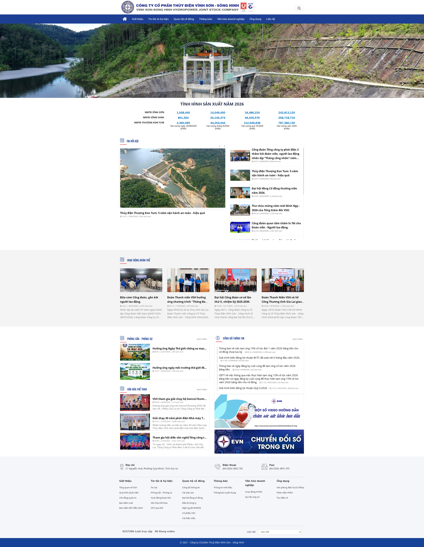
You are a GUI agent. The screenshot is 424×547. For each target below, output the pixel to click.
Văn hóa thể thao (137, 389)
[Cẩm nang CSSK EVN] (259, 411)
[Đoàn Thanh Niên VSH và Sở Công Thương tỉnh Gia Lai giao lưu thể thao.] (283, 280)
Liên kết (251, 531)
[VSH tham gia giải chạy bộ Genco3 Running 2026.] (135, 402)
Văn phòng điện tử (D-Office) (290, 487)
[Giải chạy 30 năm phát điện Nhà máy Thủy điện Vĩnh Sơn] (135, 421)
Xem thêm (202, 339)
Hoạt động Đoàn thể (138, 260)
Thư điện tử (282, 497)
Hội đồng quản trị (127, 497)
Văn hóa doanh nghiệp (230, 19)
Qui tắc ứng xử (252, 496)
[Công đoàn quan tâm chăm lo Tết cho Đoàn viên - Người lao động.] (240, 227)
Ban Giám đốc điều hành (131, 507)
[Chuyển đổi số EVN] (259, 441)
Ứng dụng (255, 19)
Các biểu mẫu (188, 518)
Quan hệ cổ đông (184, 19)
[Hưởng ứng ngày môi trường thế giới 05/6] (135, 371)
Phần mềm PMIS (285, 492)
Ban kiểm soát (126, 502)
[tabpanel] (212, 60)
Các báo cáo (188, 492)
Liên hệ (270, 19)
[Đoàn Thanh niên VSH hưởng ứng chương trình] (188, 280)
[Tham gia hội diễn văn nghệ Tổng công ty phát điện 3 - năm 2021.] (135, 441)
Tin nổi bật (133, 141)
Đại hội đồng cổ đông (192, 497)
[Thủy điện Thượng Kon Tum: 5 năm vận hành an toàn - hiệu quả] (172, 178)
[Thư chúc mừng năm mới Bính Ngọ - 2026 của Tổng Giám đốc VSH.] (240, 210)
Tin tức (154, 487)
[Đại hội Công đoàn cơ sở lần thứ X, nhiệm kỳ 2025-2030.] (235, 280)
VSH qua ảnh (157, 507)
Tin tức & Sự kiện (158, 19)
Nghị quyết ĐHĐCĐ (191, 507)
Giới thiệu (137, 19)
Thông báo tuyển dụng (225, 492)
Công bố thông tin (233, 338)
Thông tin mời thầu (223, 487)
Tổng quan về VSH (128, 487)
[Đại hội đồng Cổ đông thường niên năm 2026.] (240, 192)
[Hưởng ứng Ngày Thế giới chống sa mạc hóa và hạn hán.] (135, 352)
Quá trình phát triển (129, 492)
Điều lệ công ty (189, 502)
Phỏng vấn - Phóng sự (139, 339)
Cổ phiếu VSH (188, 513)
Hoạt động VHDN (253, 491)
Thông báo (205, 19)
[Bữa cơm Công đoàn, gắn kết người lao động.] (141, 280)
